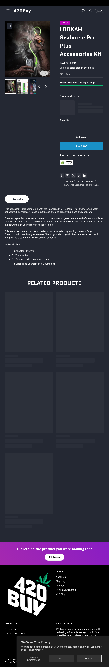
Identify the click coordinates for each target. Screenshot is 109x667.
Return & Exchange (66, 589)
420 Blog (61, 594)
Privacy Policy (12, 629)
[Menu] (8, 10)
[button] (83, 10)
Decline (89, 658)
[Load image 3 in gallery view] (35, 86)
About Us (61, 576)
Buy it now (81, 146)
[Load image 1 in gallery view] (10, 86)
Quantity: (65, 120)
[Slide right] (46, 86)
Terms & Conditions (15, 633)
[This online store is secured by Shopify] (66, 164)
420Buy (65, 23)
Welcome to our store (54, 3)
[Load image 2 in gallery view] (22, 86)
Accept (61, 658)
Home (69, 181)
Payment (60, 585)
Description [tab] (18, 199)
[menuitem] (80, 576)
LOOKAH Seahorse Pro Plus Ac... (81, 184)
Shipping (64, 67)
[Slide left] (39, 86)
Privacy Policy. (35, 649)
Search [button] (56, 557)
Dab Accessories (85, 181)
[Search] (83, 10)
